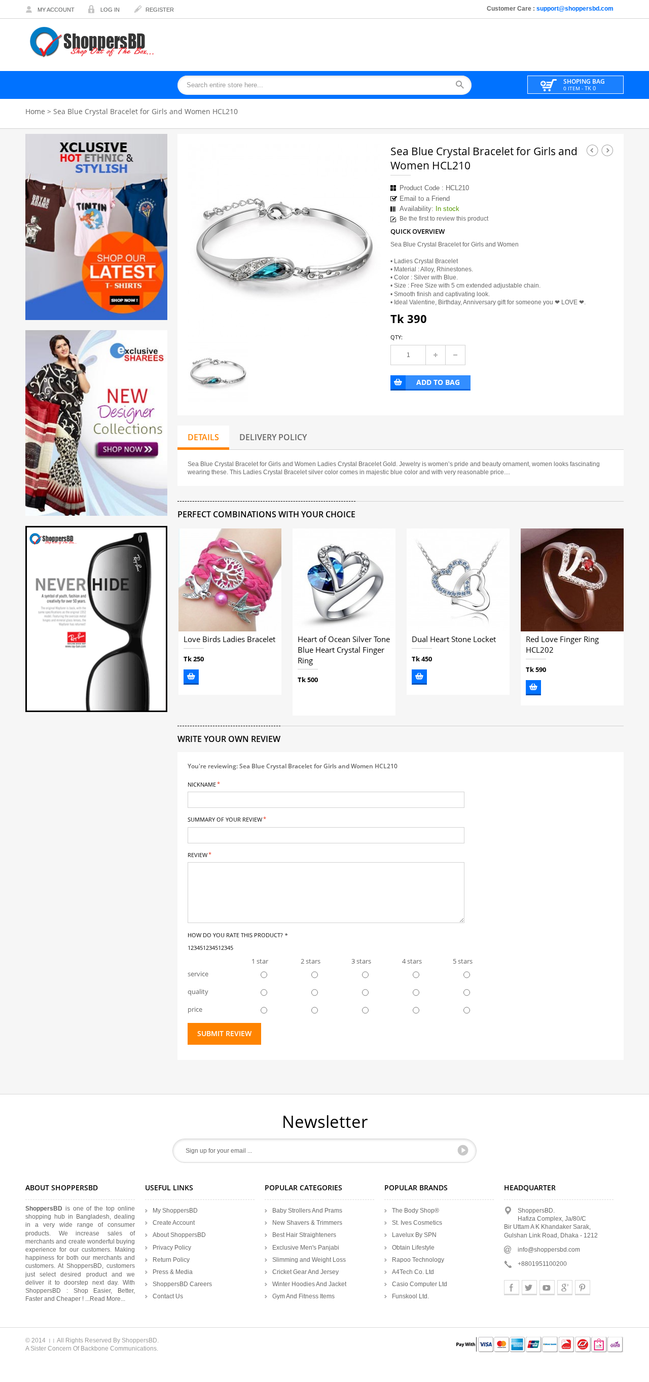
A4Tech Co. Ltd (413, 1271)
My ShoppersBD (175, 1210)
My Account (56, 10)
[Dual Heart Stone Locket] (458, 579)
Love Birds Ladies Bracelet (229, 639)
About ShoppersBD (179, 1234)
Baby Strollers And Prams (307, 1210)
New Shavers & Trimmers (307, 1222)
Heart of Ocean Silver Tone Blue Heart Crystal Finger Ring (344, 650)
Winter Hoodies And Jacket (309, 1284)
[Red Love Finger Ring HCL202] (572, 579)
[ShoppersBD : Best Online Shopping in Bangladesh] (92, 41)
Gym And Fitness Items (303, 1296)
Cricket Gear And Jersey (305, 1271)
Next (607, 150)
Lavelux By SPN (414, 1234)
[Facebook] (511, 1287)
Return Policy (171, 1259)
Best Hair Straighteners (304, 1234)
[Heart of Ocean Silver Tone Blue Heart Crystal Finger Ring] (344, 579)
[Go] (462, 1150)
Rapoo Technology (418, 1259)
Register (160, 10)
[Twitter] (529, 1287)
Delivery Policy (273, 437)
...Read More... (105, 1298)
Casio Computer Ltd (419, 1284)
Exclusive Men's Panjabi (305, 1247)
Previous (592, 150)
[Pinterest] (582, 1287)
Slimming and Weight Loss (309, 1259)
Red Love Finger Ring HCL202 (562, 644)
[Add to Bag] (191, 677)
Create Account (174, 1222)
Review (197, 854)
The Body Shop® (415, 1210)
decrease (455, 355)
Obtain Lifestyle (413, 1247)
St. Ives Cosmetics (417, 1222)
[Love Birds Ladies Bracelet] (229, 579)
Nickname (202, 783)
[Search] (463, 85)
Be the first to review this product (444, 219)
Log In (110, 10)
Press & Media (173, 1271)
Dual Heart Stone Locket (454, 639)
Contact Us (168, 1296)
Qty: (396, 337)
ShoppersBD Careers (182, 1284)
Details (203, 437)
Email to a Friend (425, 198)
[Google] (564, 1287)
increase (435, 355)
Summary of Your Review (225, 818)
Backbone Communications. (119, 1348)
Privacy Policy (172, 1247)
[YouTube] (547, 1287)
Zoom (363, 320)
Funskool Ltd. (410, 1296)
